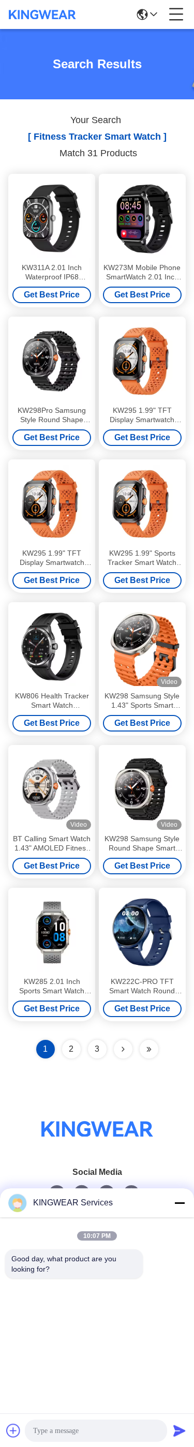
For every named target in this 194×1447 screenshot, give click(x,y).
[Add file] (13, 1430)
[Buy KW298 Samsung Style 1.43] (142, 646)
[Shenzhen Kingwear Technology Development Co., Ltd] (42, 14)
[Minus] (179, 1203)
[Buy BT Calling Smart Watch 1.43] (51, 789)
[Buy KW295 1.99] (142, 361)
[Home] (97, 1141)
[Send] (179, 1430)
